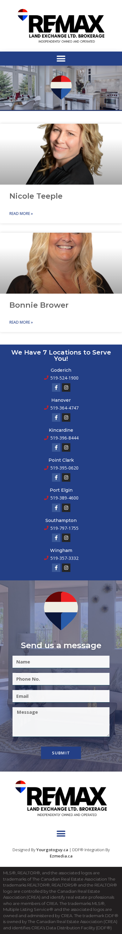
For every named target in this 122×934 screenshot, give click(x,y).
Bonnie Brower (39, 305)
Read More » (21, 213)
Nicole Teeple (36, 196)
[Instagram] (66, 387)
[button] (61, 59)
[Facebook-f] (56, 387)
